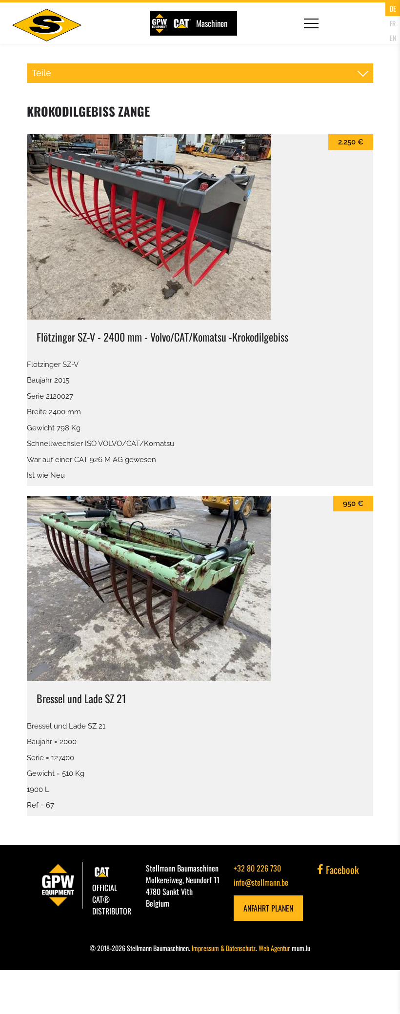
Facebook (341, 869)
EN (393, 38)
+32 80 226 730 (257, 868)
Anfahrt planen (268, 908)
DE (393, 8)
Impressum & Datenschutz (224, 948)
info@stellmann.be (261, 882)
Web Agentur (274, 948)
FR (393, 23)
